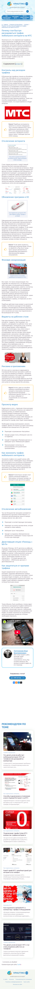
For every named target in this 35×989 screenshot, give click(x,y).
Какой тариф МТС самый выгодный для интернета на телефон (17, 871)
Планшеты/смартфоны (16, 24)
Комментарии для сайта (11, 964)
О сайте (5, 979)
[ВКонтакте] (14, 683)
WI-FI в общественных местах (24, 17)
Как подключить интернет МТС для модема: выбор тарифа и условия (17, 214)
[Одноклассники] (16, 683)
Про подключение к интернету (7, 17)
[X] (21, 683)
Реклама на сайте (17, 984)
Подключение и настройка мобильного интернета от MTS (17, 276)
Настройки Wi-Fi (15, 17)
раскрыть (18, 64)
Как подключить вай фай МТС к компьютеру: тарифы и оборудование (16, 908)
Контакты (11, 979)
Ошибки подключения (9, 752)
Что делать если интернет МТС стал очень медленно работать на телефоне (16, 946)
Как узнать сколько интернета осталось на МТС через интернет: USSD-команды (17, 158)
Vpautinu (20, 4)
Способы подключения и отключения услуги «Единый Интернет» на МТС (16, 797)
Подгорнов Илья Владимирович (21, 652)
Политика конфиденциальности (13, 981)
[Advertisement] (17, 705)
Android (26, 24)
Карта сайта (27, 981)
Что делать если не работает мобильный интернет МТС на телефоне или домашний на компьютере (13, 758)
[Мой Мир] (19, 683)
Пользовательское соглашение (24, 979)
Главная (6, 24)
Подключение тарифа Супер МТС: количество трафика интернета (15, 834)
